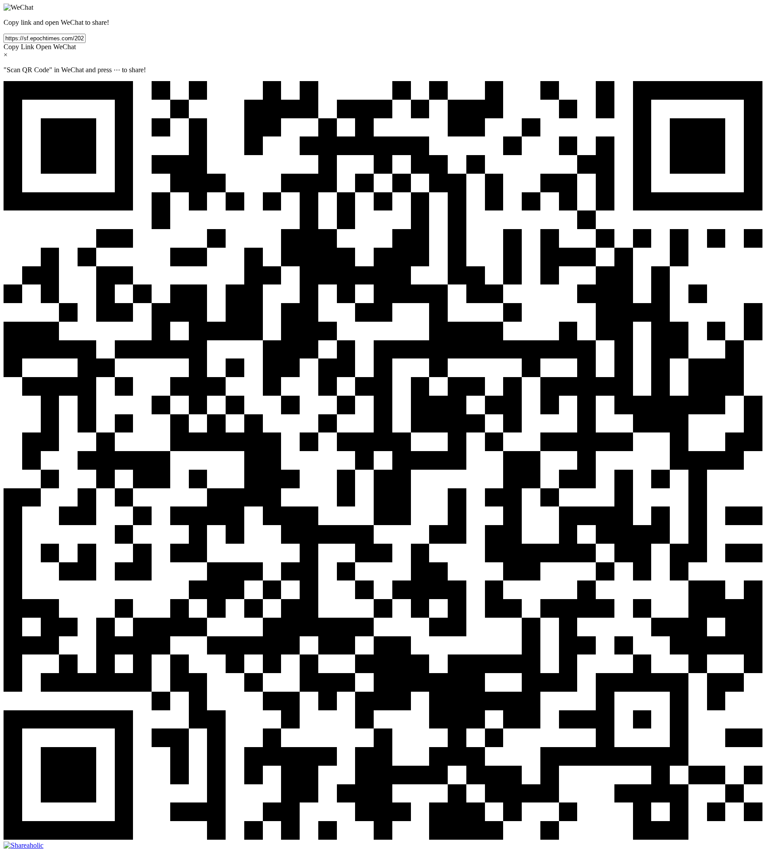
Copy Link (19, 47)
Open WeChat (56, 47)
